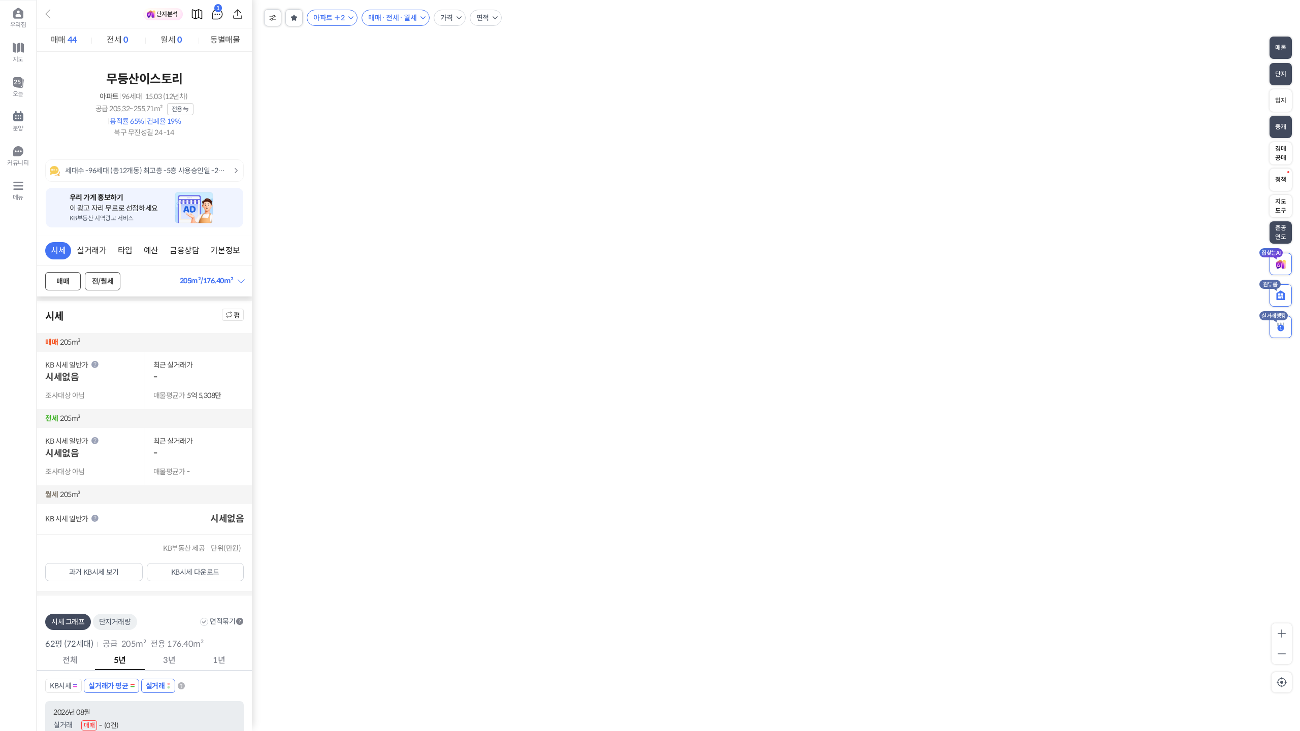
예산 (151, 250)
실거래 (155, 685)
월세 (171, 40)
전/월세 (102, 281)
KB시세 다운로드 (195, 572)
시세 (58, 250)
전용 (177, 109)
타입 (125, 250)
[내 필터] (294, 17)
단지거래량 (115, 621)
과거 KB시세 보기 (94, 572)
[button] (212, 281)
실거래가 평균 (108, 685)
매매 (64, 40)
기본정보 (225, 250)
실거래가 (91, 250)
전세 (117, 40)
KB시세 (60, 685)
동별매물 (225, 40)
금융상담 (184, 250)
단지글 (218, 10)
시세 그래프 (68, 621)
